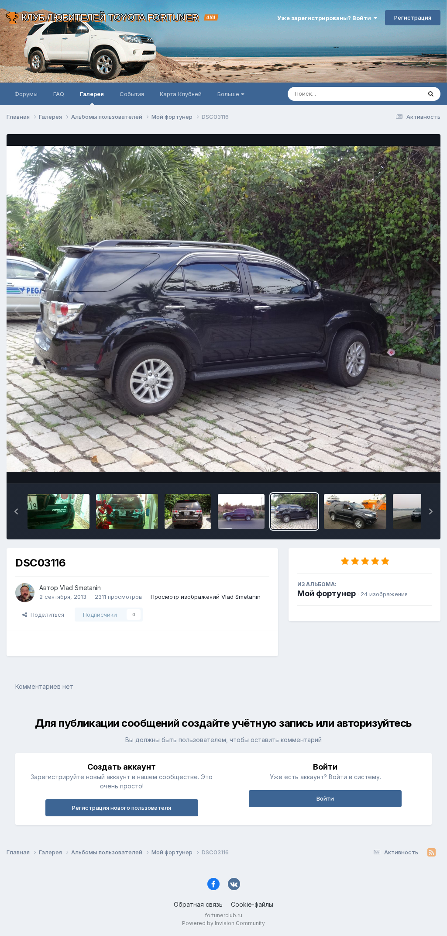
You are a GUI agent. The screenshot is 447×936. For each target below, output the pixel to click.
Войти (325, 798)
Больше (228, 93)
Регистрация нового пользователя (121, 807)
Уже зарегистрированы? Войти (325, 17)
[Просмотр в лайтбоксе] (223, 309)
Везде (401, 93)
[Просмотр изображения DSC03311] (188, 511)
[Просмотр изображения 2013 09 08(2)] (58, 511)
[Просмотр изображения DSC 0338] (355, 511)
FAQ (58, 93)
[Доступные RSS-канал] (431, 852)
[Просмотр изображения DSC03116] (294, 511)
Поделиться (45, 614)
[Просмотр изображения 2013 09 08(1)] (127, 511)
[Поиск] (430, 94)
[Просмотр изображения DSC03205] (241, 511)
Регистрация (412, 17)
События (132, 93)
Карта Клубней (181, 93)
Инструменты (402, 467)
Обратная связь (198, 904)
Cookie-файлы (252, 904)
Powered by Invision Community (223, 923)
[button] (16, 511)
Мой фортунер (326, 593)
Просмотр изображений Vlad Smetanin (206, 596)
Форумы (26, 93)
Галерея (92, 93)
